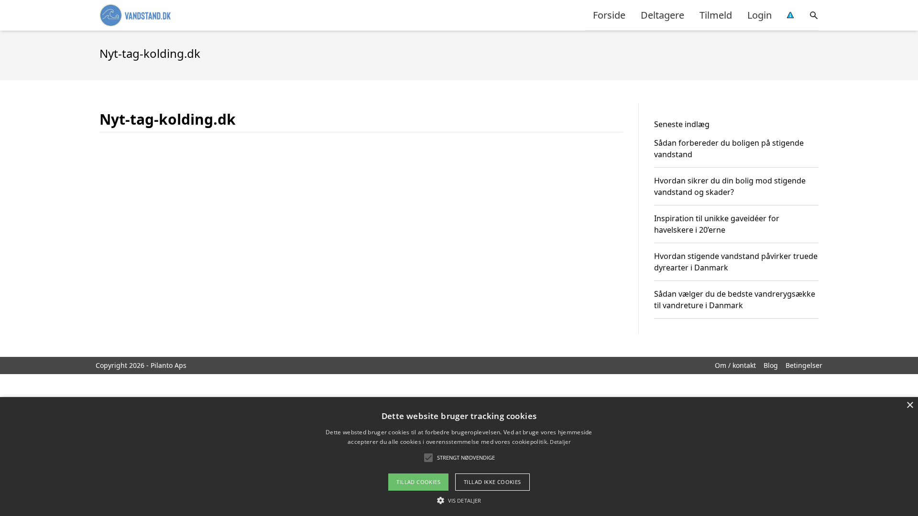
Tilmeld (715, 15)
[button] (459, 500)
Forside (609, 15)
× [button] (909, 405)
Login (759, 15)
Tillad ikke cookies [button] (492, 481)
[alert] (459, 456)
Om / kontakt (735, 365)
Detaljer (560, 441)
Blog (771, 365)
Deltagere (662, 15)
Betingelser (804, 365)
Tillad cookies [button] (418, 481)
